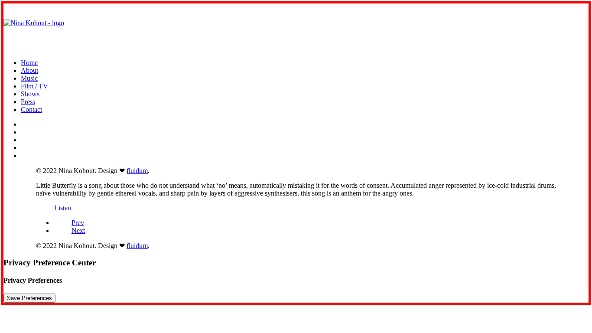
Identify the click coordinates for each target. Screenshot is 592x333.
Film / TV (34, 86)
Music (29, 78)
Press (28, 101)
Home (29, 62)
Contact (31, 109)
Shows (30, 94)
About (29, 70)
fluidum (137, 170)
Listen (62, 208)
